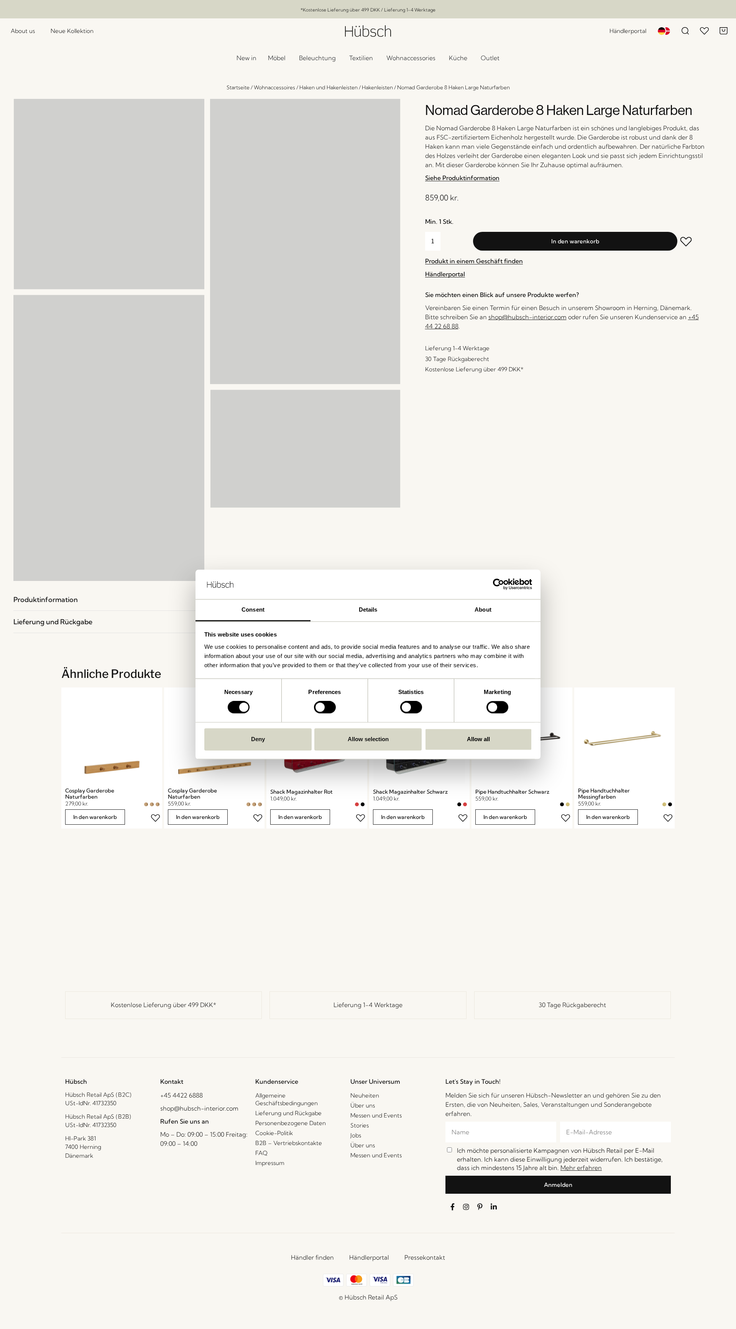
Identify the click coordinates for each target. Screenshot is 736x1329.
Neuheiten (364, 1095)
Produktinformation (45, 599)
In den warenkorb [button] (95, 817)
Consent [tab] (253, 609)
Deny (258, 739)
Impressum (269, 1163)
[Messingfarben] (568, 804)
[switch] (325, 707)
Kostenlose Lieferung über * (163, 1005)
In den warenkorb (575, 241)
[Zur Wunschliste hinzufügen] (691, 242)
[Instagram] (466, 1207)
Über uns (362, 1105)
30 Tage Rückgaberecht (572, 1005)
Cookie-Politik (274, 1133)
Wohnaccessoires (274, 87)
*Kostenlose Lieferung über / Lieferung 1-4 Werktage (368, 10)
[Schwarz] (363, 804)
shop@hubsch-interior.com (527, 317)
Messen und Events (376, 1115)
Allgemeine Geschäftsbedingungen (286, 1099)
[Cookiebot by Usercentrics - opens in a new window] (498, 584)
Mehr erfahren (581, 1167)
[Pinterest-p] (480, 1207)
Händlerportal (369, 1257)
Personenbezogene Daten (290, 1123)
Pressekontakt (424, 1257)
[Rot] (357, 804)
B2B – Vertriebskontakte (288, 1143)
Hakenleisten (377, 87)
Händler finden (312, 1257)
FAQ (261, 1153)
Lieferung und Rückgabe (52, 621)
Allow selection (368, 739)
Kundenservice (276, 1081)
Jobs (355, 1135)
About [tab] (483, 609)
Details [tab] (368, 609)
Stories (359, 1125)
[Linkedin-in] (494, 1207)
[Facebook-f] (452, 1207)
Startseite (238, 87)
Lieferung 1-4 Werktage (368, 1005)
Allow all (478, 739)
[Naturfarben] (146, 804)
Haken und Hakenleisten (328, 87)
